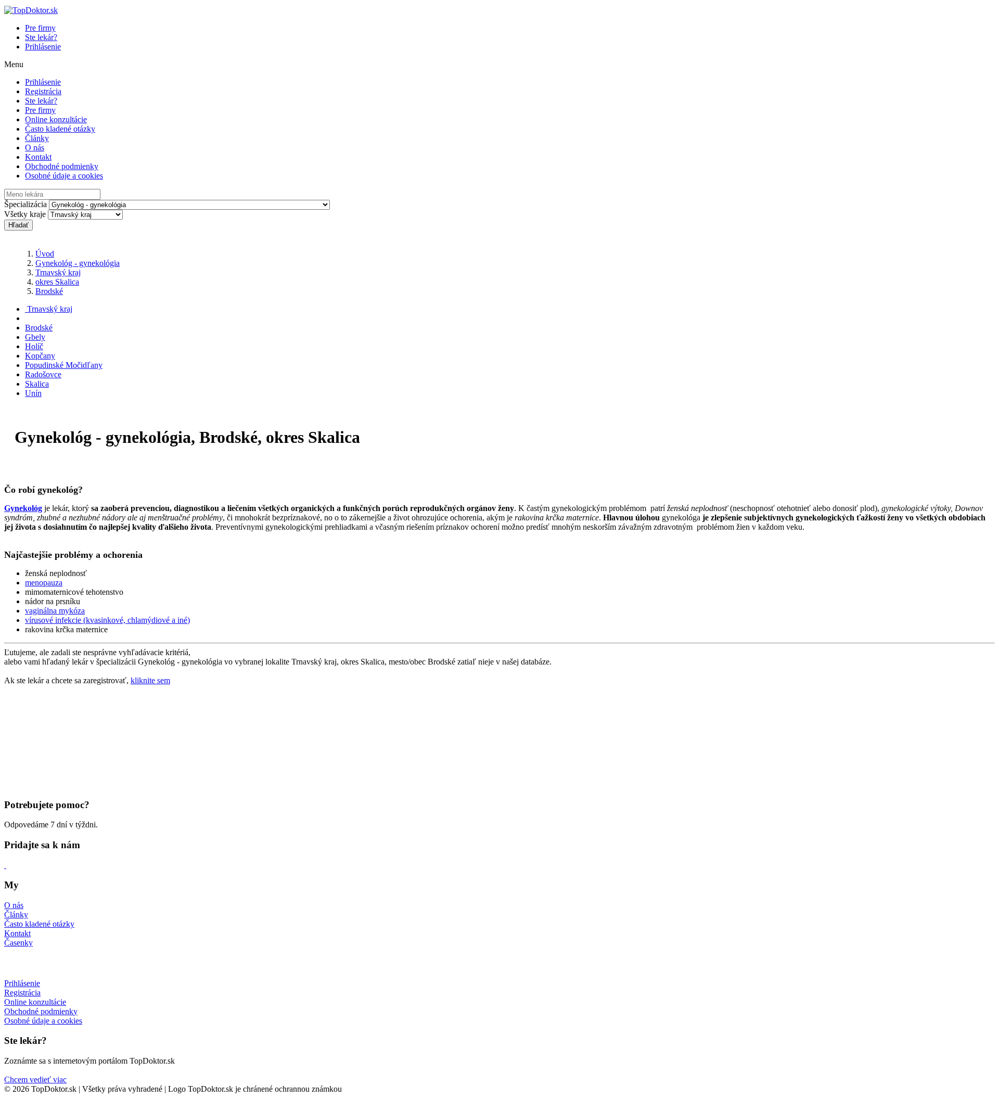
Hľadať (18, 225)
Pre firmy (40, 27)
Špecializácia (25, 204)
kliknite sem (150, 680)
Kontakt (38, 156)
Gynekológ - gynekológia (77, 263)
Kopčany (40, 355)
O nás (34, 147)
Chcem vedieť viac (35, 1079)
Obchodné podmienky (61, 166)
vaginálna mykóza (55, 610)
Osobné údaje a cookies (64, 175)
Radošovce (43, 374)
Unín (33, 393)
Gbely (35, 337)
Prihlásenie (43, 46)
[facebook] (5, 865)
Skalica (37, 383)
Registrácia (43, 91)
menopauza (43, 582)
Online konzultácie (56, 119)
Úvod (44, 253)
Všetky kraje (25, 214)
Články (37, 138)
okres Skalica (57, 281)
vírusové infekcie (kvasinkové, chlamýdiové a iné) (107, 620)
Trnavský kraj (58, 272)
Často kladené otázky (60, 128)
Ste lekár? (41, 37)
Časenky (18, 942)
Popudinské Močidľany (64, 365)
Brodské (49, 291)
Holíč (34, 346)
